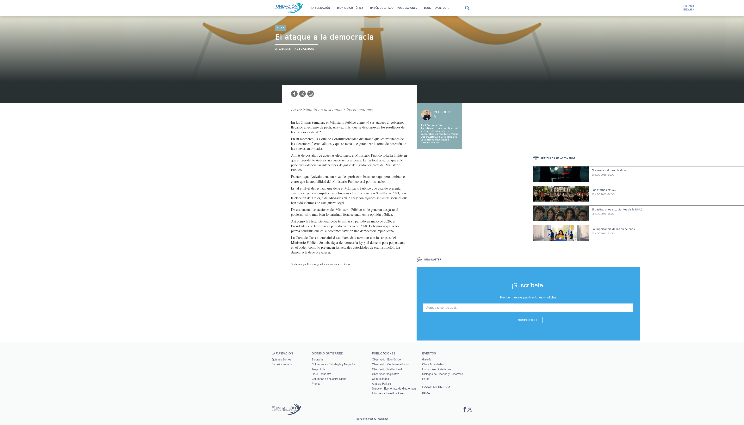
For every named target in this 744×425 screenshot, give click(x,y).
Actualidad (304, 48)
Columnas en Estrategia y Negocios (334, 364)
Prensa (316, 383)
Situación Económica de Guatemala (394, 388)
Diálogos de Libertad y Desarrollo (442, 374)
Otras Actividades (433, 364)
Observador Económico (386, 359)
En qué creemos (282, 364)
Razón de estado (382, 7)
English (688, 9)
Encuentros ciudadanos (436, 369)
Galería (426, 359)
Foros (425, 379)
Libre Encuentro (321, 374)
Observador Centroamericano (390, 364)
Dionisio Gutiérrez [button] (350, 7)
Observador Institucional (387, 369)
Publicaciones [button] (407, 7)
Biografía (317, 359)
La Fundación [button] (320, 7)
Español (689, 6)
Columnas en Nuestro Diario (329, 379)
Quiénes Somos (281, 359)
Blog (427, 7)
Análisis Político (381, 383)
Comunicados (380, 379)
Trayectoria (319, 369)
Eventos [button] (440, 7)
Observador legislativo (385, 374)
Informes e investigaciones (388, 393)
